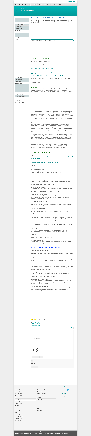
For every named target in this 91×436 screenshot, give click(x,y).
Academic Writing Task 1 (20, 24)
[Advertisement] (22, 60)
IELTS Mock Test (18, 98)
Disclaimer (62, 401)
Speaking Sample (18, 32)
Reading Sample (18, 17)
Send (38, 356)
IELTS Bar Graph (18, 389)
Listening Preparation (19, 92)
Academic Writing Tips (41, 393)
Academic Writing (19, 84)
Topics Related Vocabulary (20, 102)
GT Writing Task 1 (19, 26)
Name (33, 331)
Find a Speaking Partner (20, 96)
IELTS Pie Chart (18, 397)
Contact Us (55, 4)
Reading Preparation (19, 77)
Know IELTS (17, 410)
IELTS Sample (34, 4)
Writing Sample (18, 22)
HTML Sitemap (62, 403)
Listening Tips (39, 397)
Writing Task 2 (19, 28)
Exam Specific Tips (18, 418)
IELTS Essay (17, 401)
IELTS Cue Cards (40, 408)
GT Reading (18, 81)
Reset (71, 1)
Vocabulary (46, 4)
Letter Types (39, 412)
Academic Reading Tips (41, 391)
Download (40, 4)
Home (16, 4)
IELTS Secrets (17, 414)
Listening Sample (18, 30)
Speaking (17, 39)
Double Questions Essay (36, 325)
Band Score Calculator (19, 416)
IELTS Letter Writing (18, 399)
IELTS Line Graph (18, 391)
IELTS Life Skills (40, 410)
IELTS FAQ (21, 4)
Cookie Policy (62, 396)
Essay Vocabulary (18, 100)
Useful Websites (18, 420)
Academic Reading (19, 18)
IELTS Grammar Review (41, 404)
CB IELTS (17, 412)
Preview (34, 356)
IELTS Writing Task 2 (36, 322)
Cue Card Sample (18, 37)
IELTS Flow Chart (18, 395)
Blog (50, 4)
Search (60, 4)
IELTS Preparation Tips (41, 389)
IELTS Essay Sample (36, 323)
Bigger (69, 1)
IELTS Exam (27, 4)
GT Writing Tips (40, 395)
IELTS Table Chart (18, 393)
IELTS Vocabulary (40, 406)
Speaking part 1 (19, 33)
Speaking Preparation (19, 94)
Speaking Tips (40, 399)
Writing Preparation (18, 83)
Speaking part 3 (19, 35)
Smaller (74, 1)
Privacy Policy (66, 433)
